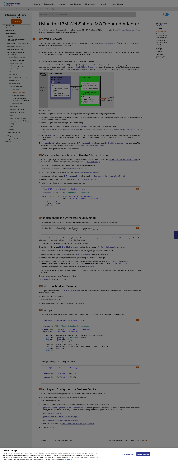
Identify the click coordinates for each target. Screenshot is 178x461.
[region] (89, 454)
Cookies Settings (129, 454)
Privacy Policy (70, 459)
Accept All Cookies (143, 454)
